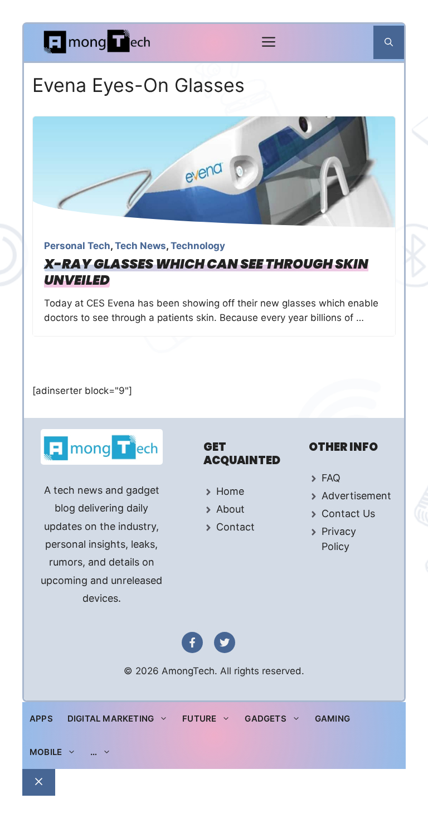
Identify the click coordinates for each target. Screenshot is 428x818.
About (230, 509)
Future (199, 718)
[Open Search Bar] (388, 42)
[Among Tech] (98, 42)
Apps (41, 718)
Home (230, 491)
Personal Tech (77, 245)
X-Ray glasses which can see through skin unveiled (206, 272)
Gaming (332, 718)
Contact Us (348, 513)
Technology (198, 245)
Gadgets (265, 718)
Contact (235, 527)
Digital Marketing (110, 718)
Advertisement (356, 495)
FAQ (331, 478)
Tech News (140, 245)
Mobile (46, 752)
